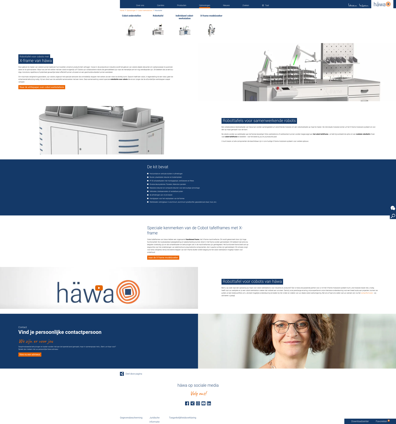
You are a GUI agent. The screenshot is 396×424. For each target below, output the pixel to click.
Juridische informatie (154, 419)
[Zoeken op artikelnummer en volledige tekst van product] (393, 216)
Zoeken (245, 5)
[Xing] (192, 403)
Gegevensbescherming (131, 417)
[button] (265, 5)
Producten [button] (181, 5)
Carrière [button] (160, 5)
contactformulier (367, 293)
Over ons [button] (140, 5)
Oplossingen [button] (204, 5)
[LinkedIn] (209, 403)
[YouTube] (203, 403)
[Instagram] (198, 403)
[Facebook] (187, 403)
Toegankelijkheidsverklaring (182, 417)
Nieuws (226, 5)
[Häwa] (371, 4)
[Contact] (393, 208)
